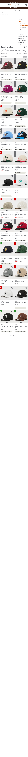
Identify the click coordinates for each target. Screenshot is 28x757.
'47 (2, 50)
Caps (2, 12)
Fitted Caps (22, 23)
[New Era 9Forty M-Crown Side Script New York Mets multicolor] (7, 111)
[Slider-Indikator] (6, 70)
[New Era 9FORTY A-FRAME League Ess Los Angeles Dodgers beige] (21, 272)
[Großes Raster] (26, 47)
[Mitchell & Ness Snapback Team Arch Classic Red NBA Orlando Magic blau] (21, 135)
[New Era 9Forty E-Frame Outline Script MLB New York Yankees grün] (21, 249)
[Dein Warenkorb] (25, 5)
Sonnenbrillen (21, 38)
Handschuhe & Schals (23, 36)
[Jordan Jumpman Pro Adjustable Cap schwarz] (7, 181)
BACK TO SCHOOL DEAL (6, 79)
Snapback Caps (24, 25)
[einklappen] (17, 17)
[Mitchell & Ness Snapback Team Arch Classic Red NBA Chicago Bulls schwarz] (7, 226)
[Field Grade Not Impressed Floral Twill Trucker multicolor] (21, 158)
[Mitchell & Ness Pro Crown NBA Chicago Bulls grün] (21, 88)
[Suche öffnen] (14, 5)
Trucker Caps (23, 27)
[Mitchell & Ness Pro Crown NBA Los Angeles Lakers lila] (7, 88)
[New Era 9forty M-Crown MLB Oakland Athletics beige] (7, 158)
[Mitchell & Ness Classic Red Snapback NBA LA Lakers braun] (7, 65)
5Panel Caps (23, 29)
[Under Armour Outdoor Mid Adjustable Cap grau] (7, 272)
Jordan (7, 50)
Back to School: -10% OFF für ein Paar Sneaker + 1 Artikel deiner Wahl (14, 1)
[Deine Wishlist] (22, 5)
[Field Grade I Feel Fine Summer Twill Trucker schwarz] (21, 65)
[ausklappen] (17, 15)
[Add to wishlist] (12, 60)
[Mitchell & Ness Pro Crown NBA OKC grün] (21, 111)
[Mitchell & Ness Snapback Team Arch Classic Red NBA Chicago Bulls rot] (21, 226)
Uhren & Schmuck (22, 40)
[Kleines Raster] (25, 47)
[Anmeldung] (18, 5)
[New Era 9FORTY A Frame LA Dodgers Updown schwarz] (7, 316)
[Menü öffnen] (2, 5)
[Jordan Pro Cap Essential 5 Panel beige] (7, 205)
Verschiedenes (21, 44)
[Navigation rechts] (24, 336)
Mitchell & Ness (15, 50)
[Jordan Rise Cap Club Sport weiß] (7, 293)
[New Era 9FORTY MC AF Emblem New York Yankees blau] (7, 249)
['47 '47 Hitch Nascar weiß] (21, 181)
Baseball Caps (23, 32)
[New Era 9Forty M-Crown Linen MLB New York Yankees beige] (21, 205)
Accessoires (10, 10)
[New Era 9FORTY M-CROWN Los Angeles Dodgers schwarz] (21, 293)
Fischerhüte (21, 34)
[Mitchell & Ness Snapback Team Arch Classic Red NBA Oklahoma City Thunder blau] (7, 135)
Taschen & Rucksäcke (23, 15)
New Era (23, 50)
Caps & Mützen (18, 10)
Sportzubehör (21, 42)
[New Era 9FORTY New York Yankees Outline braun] (21, 316)
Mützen (20, 19)
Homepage (3, 10)
